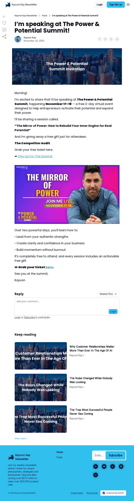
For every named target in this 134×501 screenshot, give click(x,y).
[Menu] (128, 4)
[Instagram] (95, 475)
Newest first (106, 293)
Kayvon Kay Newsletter (26, 15)
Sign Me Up (115, 4)
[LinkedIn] (95, 466)
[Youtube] (104, 466)
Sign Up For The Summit (35, 156)
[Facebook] (121, 466)
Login (100, 4)
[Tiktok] (112, 466)
